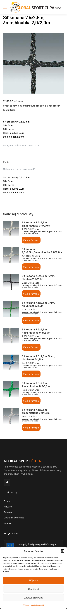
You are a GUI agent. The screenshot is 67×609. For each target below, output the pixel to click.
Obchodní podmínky (14, 517)
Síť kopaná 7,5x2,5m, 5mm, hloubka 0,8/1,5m (38, 358)
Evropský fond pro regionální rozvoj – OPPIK (37, 546)
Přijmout (33, 580)
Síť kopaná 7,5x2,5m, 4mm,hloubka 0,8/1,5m (36, 384)
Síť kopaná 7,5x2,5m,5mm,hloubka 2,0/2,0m (42, 250)
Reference (9, 512)
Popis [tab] (6, 161)
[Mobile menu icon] (5, 7)
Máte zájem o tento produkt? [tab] (19, 168)
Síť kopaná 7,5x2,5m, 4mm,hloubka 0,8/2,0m (36, 331)
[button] (62, 551)
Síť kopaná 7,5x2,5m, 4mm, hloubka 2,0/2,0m (38, 277)
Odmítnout (33, 589)
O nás (7, 501)
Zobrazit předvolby (33, 597)
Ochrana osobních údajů (33, 605)
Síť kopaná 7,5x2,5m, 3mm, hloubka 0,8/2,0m (38, 304)
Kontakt (8, 523)
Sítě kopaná (20, 145)
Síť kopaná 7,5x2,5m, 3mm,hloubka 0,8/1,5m (36, 411)
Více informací (31, 240)
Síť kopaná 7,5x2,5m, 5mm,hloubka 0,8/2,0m (36, 224)
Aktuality (8, 506)
